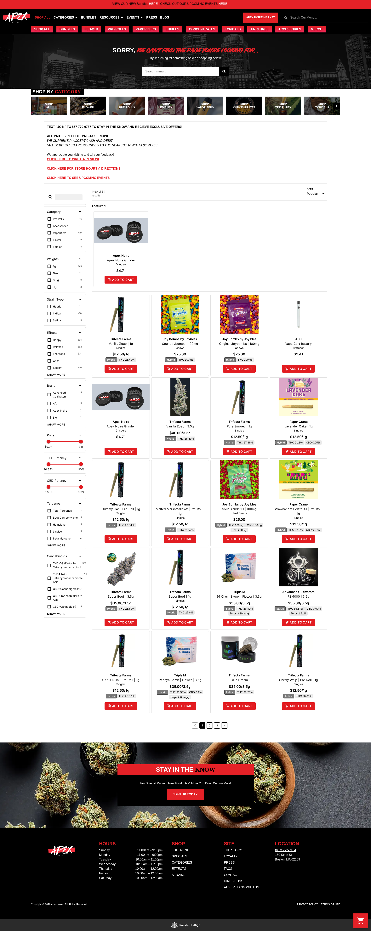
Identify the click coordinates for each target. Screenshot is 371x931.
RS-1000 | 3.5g (298, 596)
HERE (120, 3)
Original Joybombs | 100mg (239, 344)
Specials (179, 856)
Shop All (42, 17)
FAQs (228, 868)
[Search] (224, 71)
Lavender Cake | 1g (298, 426)
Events (133, 17)
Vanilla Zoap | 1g (121, 344)
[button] (34, 106)
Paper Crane (298, 422)
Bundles (88, 17)
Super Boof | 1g (180, 596)
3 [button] (217, 725)
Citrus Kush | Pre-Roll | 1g (120, 680)
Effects (179, 868)
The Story (233, 850)
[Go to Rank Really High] (185, 925)
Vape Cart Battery (298, 344)
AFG (298, 339)
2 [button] (209, 725)
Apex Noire (121, 255)
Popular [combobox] (312, 193)
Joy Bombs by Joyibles (180, 339)
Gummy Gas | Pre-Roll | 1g (121, 509)
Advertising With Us (241, 887)
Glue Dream (239, 680)
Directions (233, 881)
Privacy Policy (307, 904)
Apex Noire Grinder (121, 260)
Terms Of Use (330, 904)
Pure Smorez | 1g (239, 426)
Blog (164, 17)
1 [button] (202, 725)
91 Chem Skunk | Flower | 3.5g (239, 596)
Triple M (239, 592)
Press (151, 17)
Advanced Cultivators (298, 592)
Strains (179, 875)
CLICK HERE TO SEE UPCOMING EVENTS (78, 177)
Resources (110, 17)
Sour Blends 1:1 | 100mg (239, 509)
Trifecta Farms (120, 339)
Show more (56, 374)
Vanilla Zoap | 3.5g (180, 426)
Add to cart (123, 280)
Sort (310, 189)
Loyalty (231, 856)
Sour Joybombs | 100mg (180, 344)
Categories (64, 17)
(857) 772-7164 (285, 850)
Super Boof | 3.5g (121, 596)
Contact (231, 875)
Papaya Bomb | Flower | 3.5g (180, 680)
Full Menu (180, 850)
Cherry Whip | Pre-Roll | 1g (298, 680)
